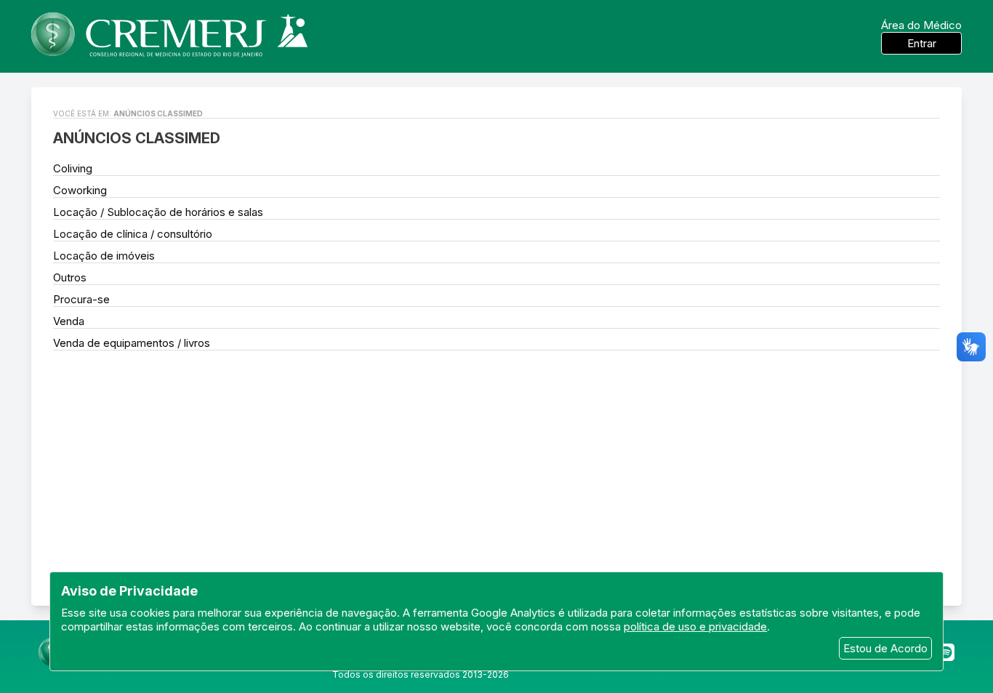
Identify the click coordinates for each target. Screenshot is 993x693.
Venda (68, 321)
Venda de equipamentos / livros (131, 343)
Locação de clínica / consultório (132, 234)
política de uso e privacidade (695, 626)
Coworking (80, 190)
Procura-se (81, 299)
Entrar (921, 43)
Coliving (72, 168)
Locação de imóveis (104, 256)
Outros (70, 277)
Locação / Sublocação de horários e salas (158, 212)
